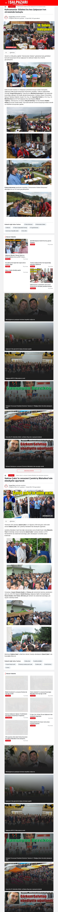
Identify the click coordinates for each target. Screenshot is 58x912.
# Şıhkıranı (8, 227)
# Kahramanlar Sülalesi (40, 224)
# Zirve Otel (24, 230)
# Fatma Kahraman (28, 224)
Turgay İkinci (12, 16)
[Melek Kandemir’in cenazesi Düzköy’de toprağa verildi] (16, 686)
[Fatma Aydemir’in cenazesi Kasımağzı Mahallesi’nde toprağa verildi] (41, 686)
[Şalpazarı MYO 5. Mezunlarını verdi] (29, 366)
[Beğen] (6, 52)
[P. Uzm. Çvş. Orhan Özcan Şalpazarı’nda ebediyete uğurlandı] (41, 708)
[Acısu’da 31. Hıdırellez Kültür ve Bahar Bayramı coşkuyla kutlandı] (29, 425)
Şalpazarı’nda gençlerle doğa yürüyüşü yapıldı (18, 349)
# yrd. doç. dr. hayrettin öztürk (12, 230)
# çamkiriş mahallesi (37, 661)
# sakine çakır (38, 664)
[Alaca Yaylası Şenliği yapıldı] (16, 278)
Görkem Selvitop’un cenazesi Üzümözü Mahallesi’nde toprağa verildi (25, 466)
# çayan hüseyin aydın (10, 664)
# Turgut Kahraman (34, 227)
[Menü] (6, 2)
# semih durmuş (47, 664)
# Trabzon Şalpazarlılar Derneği (20, 227)
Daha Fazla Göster (29, 470)
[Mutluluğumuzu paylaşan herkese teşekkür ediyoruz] (29, 307)
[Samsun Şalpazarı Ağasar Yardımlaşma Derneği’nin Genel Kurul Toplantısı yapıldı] (16, 708)
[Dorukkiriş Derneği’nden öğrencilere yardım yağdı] (16, 264)
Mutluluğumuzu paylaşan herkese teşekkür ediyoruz (20, 319)
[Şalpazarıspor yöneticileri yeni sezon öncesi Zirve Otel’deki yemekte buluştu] (41, 278)
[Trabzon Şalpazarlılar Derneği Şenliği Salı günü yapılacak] (41, 264)
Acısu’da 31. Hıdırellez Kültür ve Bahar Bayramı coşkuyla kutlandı (24, 437)
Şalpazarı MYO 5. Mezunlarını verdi (15, 378)
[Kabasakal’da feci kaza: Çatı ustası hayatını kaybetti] (41, 730)
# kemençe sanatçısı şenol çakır (25, 664)
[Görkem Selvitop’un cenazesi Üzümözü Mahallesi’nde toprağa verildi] (29, 454)
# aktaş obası (27, 661)
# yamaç (7, 667)
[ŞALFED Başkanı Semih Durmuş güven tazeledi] (41, 249)
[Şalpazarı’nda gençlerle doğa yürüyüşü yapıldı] (29, 336)
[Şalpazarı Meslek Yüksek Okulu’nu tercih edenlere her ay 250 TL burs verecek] (16, 249)
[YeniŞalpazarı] (18, 2)
